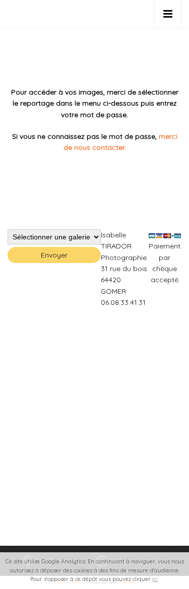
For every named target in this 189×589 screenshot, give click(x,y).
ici (155, 578)
